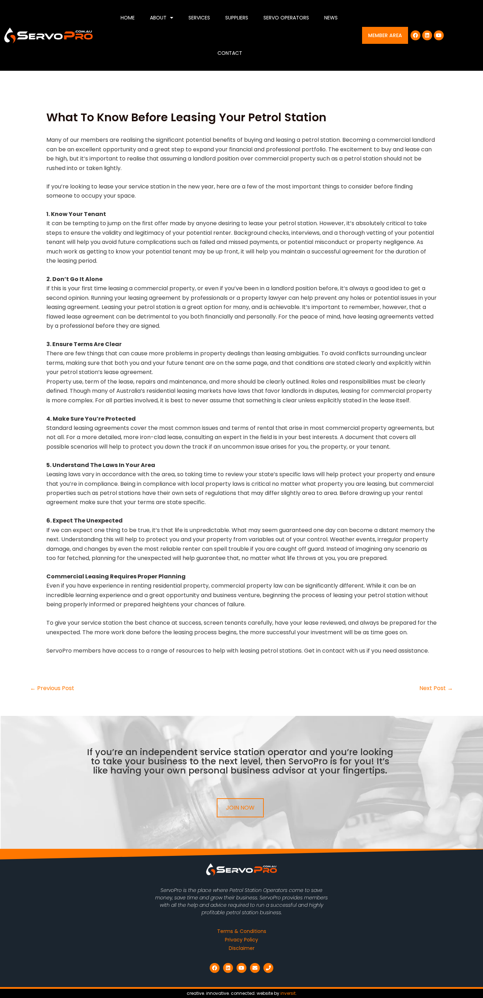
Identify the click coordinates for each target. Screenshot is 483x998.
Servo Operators (286, 17)
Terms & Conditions (241, 931)
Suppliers (236, 17)
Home (128, 17)
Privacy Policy (241, 939)
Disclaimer (242, 948)
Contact (229, 53)
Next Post (436, 688)
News (331, 17)
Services (199, 17)
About (158, 17)
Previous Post (52, 688)
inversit (288, 993)
